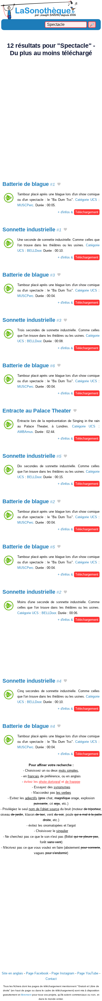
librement (26, 994)
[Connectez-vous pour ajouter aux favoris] (59, 184)
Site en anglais (12, 973)
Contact (51, 979)
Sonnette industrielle (31, 229)
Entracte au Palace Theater (36, 411)
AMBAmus (25, 432)
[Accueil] (51, 9)
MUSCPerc (25, 205)
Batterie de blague (28, 184)
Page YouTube (87, 973)
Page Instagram (62, 973)
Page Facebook (37, 973)
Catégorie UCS (86, 200)
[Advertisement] (51, 116)
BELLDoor (34, 250)
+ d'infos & (78, 212)
